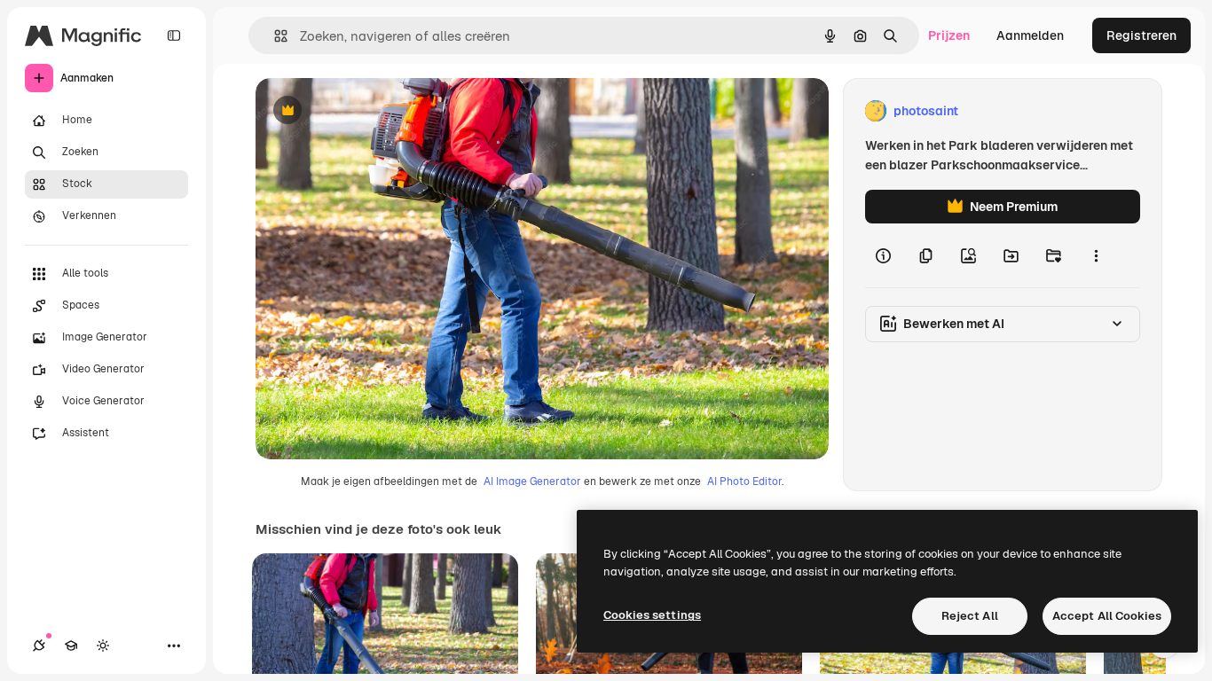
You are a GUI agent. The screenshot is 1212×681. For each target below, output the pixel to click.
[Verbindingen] (39, 645)
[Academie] (71, 645)
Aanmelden (1030, 35)
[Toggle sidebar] (174, 35)
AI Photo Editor (744, 481)
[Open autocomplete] (273, 36)
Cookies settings (652, 614)
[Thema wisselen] (103, 645)
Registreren (1141, 35)
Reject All (969, 615)
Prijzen (949, 35)
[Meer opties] (1096, 255)
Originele (372, 111)
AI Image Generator (532, 481)
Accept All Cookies (1106, 615)
